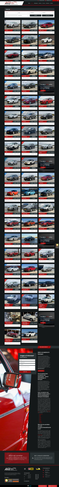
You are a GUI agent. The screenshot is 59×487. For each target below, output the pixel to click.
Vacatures (47, 3)
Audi (40, 420)
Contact (51, 3)
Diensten (40, 3)
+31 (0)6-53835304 (47, 475)
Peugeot (40, 422)
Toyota (40, 417)
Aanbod (32, 3)
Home (29, 3)
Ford (40, 418)
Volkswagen (41, 414)
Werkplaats (36, 3)
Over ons (43, 3)
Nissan (40, 419)
